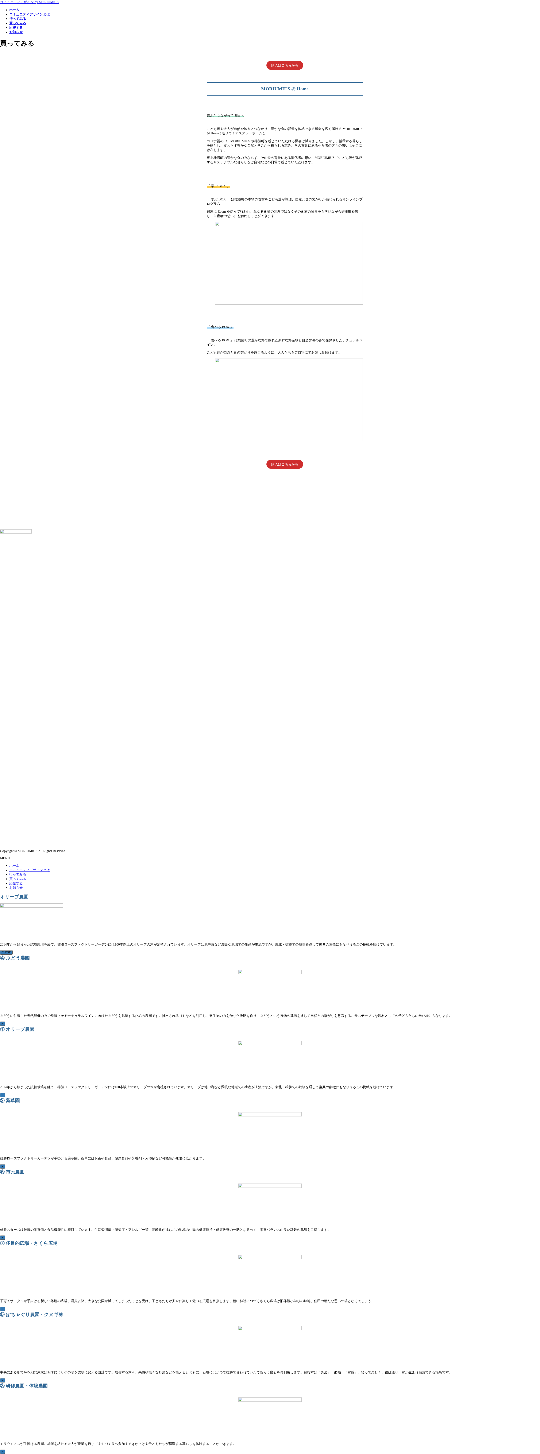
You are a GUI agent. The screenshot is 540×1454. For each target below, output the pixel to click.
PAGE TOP (525, 1406)
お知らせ (16, 887)
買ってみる (17, 879)
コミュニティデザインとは (29, 870)
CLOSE (6, 952)
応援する (16, 883)
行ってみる (17, 874)
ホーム (14, 865)
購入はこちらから (284, 65)
